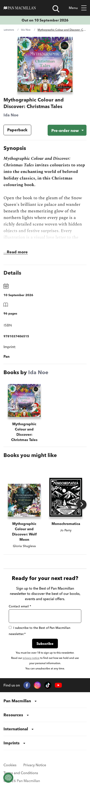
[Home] (19, 8)
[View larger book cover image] (45, 64)
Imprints (11, 742)
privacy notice (31, 658)
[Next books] (82, 504)
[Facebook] (26, 685)
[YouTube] (58, 685)
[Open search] (55, 8)
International (15, 728)
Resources (13, 714)
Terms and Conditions (20, 773)
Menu (73, 8)
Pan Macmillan (17, 700)
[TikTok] (47, 685)
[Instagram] (37, 685)
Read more (17, 251)
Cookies (9, 765)
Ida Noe (26, 29)
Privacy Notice (34, 765)
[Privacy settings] (8, 778)
